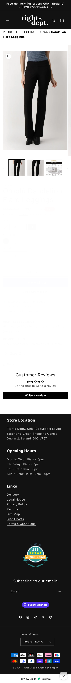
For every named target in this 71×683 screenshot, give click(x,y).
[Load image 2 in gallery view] (35, 168)
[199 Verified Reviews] (35, 568)
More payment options (35, 291)
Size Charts (15, 519)
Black (6, 241)
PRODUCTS (11, 32)
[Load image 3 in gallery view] (54, 168)
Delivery (13, 494)
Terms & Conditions (21, 524)
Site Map (13, 514)
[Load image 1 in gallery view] (17, 168)
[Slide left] (4, 169)
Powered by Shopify (47, 667)
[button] (7, 20)
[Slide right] (67, 169)
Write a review (35, 395)
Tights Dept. (29, 667)
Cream (14, 241)
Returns (12, 509)
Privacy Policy (17, 504)
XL (32, 226)
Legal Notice (16, 499)
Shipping (23, 214)
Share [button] (10, 364)
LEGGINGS (29, 32)
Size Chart (19, 353)
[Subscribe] (60, 591)
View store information (22, 311)
